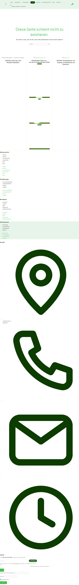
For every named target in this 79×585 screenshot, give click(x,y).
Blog (4, 163)
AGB (4, 205)
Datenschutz (5, 207)
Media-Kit (4, 230)
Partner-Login (5, 224)
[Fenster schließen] (2, 570)
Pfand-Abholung (6, 228)
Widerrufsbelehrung (7, 209)
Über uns (5, 156)
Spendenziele (6, 160)
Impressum (5, 202)
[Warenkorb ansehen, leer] (72, 4)
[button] (20, 2)
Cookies (4, 204)
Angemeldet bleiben (5, 579)
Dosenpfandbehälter (7, 183)
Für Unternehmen (6, 158)
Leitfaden (5, 187)
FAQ (4, 161)
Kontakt (4, 155)
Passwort (2, 576)
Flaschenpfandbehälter (7, 182)
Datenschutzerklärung (16, 563)
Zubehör (4, 185)
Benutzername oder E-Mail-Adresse (7, 572)
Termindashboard (6, 226)
